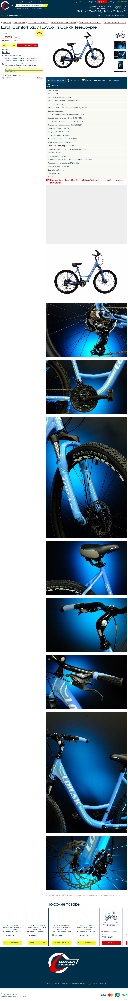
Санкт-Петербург (37, 2)
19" (8, 52)
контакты (123, 15)
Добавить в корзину (28, 45)
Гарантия (101, 15)
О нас (82, 984)
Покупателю (74, 984)
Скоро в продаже (12, 943)
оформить (102, 2)
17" (4, 52)
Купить (111, 943)
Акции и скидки (92, 984)
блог (117, 15)
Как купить (110, 15)
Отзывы (40, 78)
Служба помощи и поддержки (13, 996)
